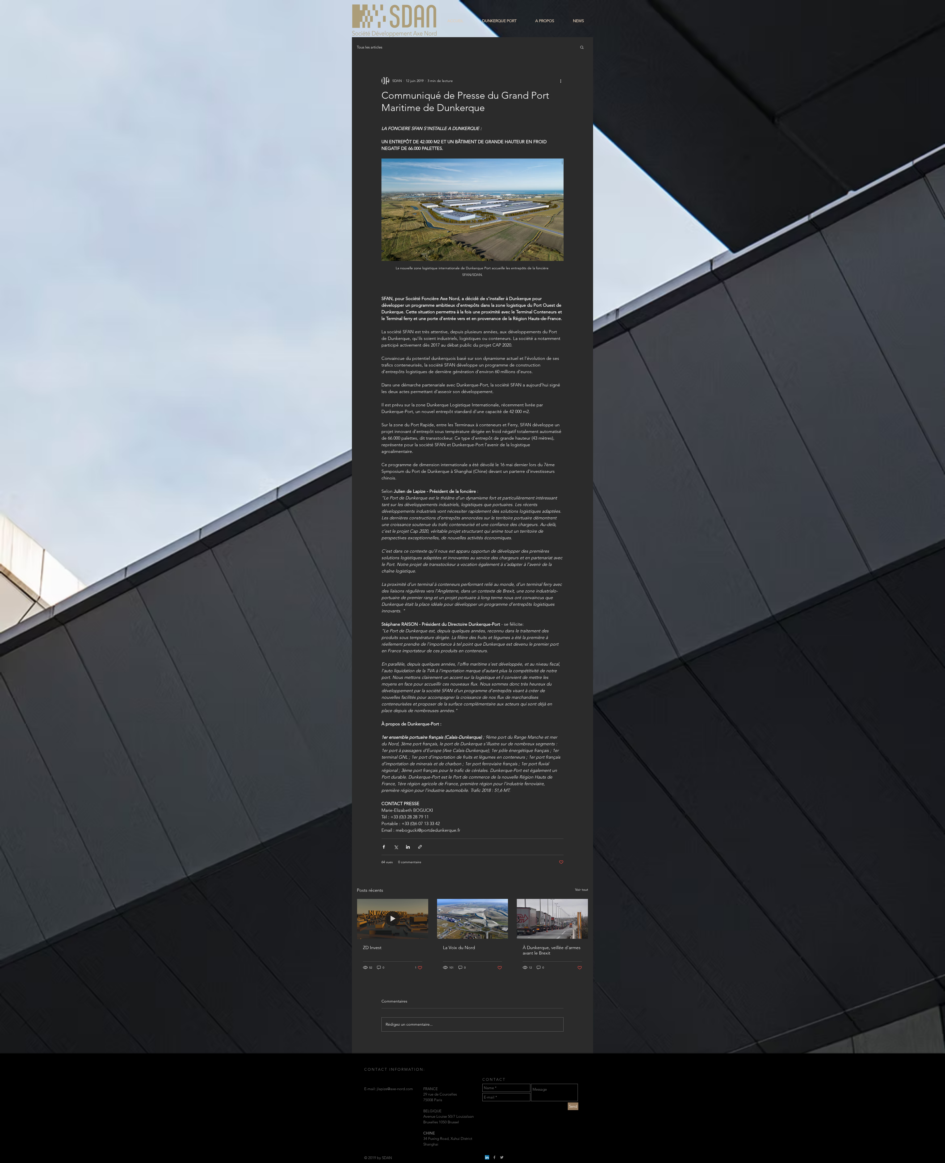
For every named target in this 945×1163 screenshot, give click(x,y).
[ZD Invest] (392, 919)
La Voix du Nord (459, 947)
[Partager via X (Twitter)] (396, 846)
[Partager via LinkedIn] (408, 846)
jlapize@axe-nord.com (395, 1088)
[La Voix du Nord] (472, 919)
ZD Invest (372, 947)
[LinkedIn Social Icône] (487, 1157)
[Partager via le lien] (420, 846)
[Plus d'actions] (561, 81)
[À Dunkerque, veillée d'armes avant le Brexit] (552, 919)
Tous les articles (369, 47)
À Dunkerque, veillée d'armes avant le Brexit (552, 950)
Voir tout (581, 889)
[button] (582, 47)
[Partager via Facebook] (383, 846)
